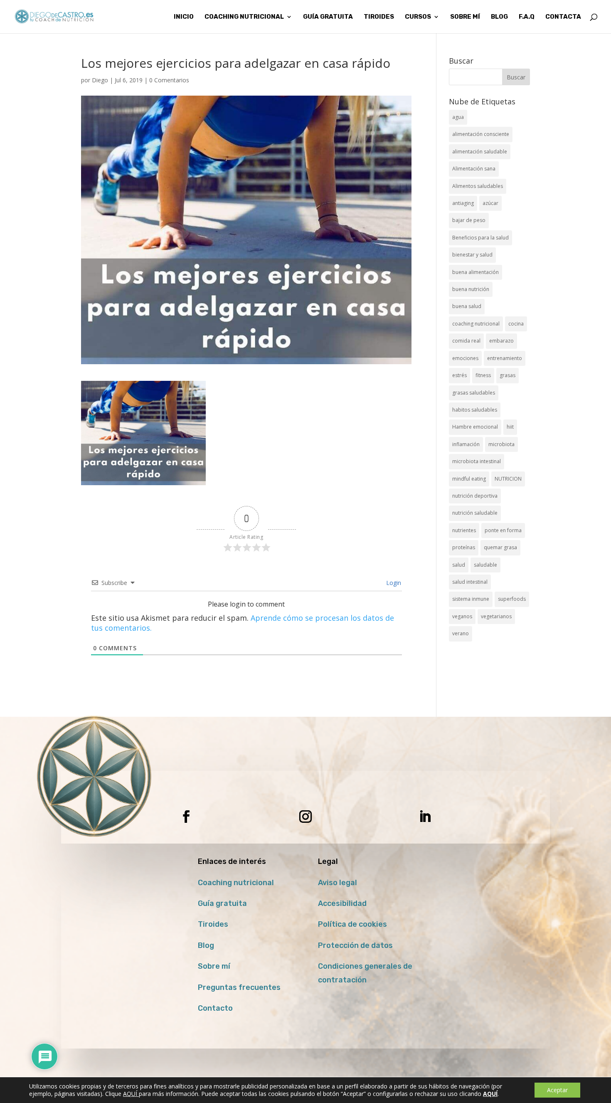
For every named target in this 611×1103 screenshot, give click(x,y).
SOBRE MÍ (465, 17)
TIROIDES (379, 17)
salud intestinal (470, 581)
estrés (459, 375)
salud (458, 564)
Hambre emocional (475, 426)
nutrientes (464, 530)
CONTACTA (563, 17)
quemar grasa (500, 547)
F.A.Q (527, 17)
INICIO (184, 17)
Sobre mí (214, 966)
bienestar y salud (472, 254)
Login (392, 583)
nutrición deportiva (475, 495)
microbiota (501, 444)
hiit (510, 426)
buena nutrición (470, 289)
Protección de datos (355, 945)
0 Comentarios (169, 80)
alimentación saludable (479, 151)
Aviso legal (337, 882)
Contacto (215, 1008)
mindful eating (469, 478)
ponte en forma (503, 530)
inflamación (466, 444)
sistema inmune (470, 598)
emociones (465, 358)
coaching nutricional (476, 323)
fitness (483, 375)
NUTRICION (508, 478)
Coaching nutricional (236, 882)
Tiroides (213, 924)
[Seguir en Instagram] (305, 816)
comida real (466, 340)
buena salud (466, 306)
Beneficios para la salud (480, 237)
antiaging (463, 203)
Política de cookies (352, 924)
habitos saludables (474, 409)
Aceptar (557, 1090)
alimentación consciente (480, 134)
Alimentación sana (473, 168)
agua (458, 117)
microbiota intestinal (476, 461)
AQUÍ (131, 1094)
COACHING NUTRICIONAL (244, 17)
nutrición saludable (475, 512)
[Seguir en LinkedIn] (424, 816)
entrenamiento (504, 358)
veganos (462, 616)
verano (460, 633)
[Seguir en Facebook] (186, 816)
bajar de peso (468, 220)
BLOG (499, 17)
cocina (516, 323)
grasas (507, 375)
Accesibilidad (342, 903)
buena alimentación (475, 272)
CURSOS (418, 17)
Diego (100, 80)
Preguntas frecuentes (239, 987)
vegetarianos (496, 616)
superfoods (512, 598)
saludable (485, 564)
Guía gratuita (328, 17)
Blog (206, 945)
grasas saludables (473, 392)
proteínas (463, 547)
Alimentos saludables (477, 186)
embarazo (501, 340)
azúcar (490, 203)
